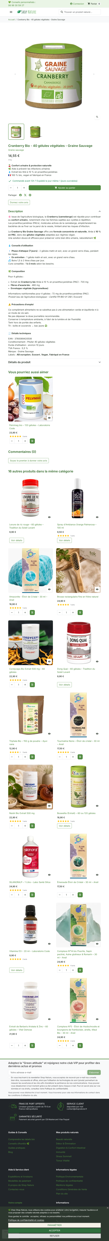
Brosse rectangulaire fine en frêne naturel (77, 596)
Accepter (54, 1230)
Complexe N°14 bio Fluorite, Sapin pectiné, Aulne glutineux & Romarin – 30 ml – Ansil (77, 954)
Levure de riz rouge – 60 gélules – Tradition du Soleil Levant (26, 526)
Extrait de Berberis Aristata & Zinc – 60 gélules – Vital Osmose (28, 1028)
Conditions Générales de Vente (71, 1189)
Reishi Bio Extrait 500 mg (22, 813)
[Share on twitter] (25, 195)
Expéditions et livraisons (20, 1176)
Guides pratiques (16, 1147)
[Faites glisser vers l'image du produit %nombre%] (16, 132)
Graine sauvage (16, 150)
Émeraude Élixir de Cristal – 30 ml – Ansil (77, 882)
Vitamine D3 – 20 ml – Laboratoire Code (29, 951)
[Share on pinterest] (30, 195)
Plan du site (62, 1193)
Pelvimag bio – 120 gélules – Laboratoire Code (29, 427)
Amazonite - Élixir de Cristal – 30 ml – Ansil (28, 598)
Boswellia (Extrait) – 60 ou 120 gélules (76, 813)
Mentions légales (64, 1185)
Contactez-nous (16, 1189)
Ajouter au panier (65, 187)
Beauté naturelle (64, 1139)
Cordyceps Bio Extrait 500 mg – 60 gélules (27, 670)
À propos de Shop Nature (21, 1185)
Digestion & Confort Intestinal (70, 1147)
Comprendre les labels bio (21, 1139)
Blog (10, 1152)
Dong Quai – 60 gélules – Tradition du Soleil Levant (76, 670)
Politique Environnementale (69, 1176)
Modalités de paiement (19, 1180)
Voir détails (16, 540)
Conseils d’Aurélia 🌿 (18, 1143)
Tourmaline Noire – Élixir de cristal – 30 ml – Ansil (78, 743)
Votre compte (15, 1202)
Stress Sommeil (64, 1156)
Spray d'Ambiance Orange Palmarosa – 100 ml (76, 526)
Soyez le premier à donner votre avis (28, 460)
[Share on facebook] (20, 195)
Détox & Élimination (66, 1143)
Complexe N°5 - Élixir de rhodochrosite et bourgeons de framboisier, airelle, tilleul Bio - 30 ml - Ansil (78, 1029)
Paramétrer (55, 1225)
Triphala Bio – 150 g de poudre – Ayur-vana (28, 743)
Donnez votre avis (19, 202)
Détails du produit (19, 362)
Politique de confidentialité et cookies (26, 1220)
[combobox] (80, 12)
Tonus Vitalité (63, 1160)
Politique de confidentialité (69, 1180)
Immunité (60, 1152)
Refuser (54, 1235)
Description (15, 211)
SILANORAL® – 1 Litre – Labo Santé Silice (29, 882)
